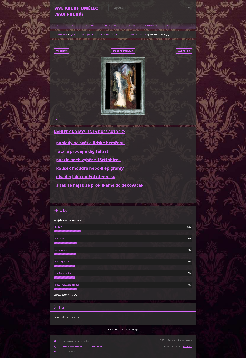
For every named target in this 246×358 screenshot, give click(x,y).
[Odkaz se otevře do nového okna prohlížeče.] (123, 86)
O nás (58, 25)
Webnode (187, 346)
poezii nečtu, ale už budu (67, 284)
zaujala (58, 226)
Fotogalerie (110, 25)
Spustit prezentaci (123, 51)
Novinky (90, 25)
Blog (73, 25)
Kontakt (131, 25)
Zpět (56, 119)
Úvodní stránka (60, 34)
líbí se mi (59, 238)
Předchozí (61, 51)
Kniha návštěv (152, 25)
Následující (184, 51)
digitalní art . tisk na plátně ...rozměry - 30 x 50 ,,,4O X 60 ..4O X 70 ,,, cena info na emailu (107, 34)
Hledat (189, 7)
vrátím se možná (63, 273)
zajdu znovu (61, 250)
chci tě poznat (62, 261)
